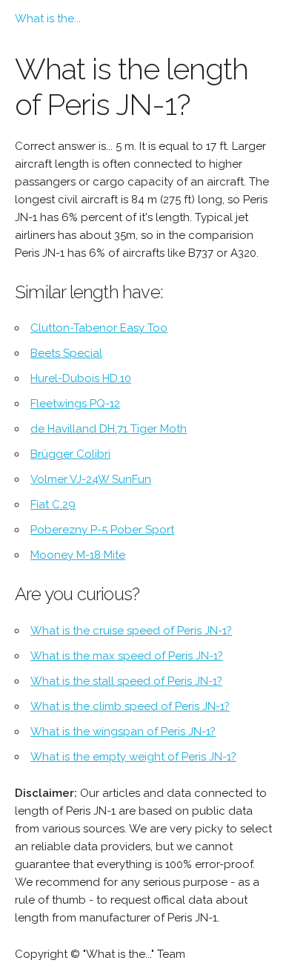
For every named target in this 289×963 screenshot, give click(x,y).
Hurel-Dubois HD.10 (80, 378)
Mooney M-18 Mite (77, 555)
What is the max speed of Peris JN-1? (126, 656)
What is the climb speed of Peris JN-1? (130, 706)
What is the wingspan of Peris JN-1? (123, 731)
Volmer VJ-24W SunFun (90, 479)
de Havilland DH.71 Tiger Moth (108, 429)
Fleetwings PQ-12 (75, 403)
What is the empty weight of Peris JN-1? (133, 756)
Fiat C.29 (53, 504)
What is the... (48, 18)
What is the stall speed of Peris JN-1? (126, 681)
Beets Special (66, 353)
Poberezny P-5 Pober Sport (102, 529)
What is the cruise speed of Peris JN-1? (131, 630)
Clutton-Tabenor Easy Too (98, 328)
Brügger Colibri (70, 454)
